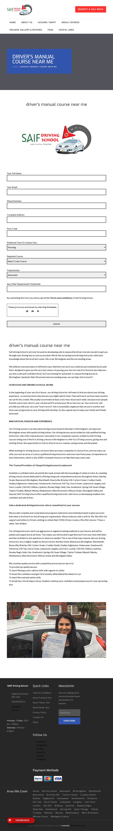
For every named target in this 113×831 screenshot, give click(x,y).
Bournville (38, 795)
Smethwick (51, 809)
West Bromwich (90, 813)
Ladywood (65, 802)
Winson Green (40, 816)
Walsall (48, 813)
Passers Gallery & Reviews (26, 30)
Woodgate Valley (60, 816)
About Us (26, 22)
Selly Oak (38, 809)
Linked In (40, 752)
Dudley (36, 798)
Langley (77, 802)
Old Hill (47, 805)
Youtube (40, 755)
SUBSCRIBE (69, 721)
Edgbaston (48, 798)
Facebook (41, 741)
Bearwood (65, 791)
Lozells (37, 805)
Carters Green (70, 795)
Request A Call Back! (90, 9)
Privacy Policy (39, 712)
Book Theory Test (41, 702)
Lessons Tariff (47, 22)
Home (13, 22)
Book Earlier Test (41, 707)
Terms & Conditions (42, 692)
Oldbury (58, 805)
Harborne (92, 798)
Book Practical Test (42, 697)
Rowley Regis (84, 805)
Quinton (70, 805)
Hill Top (37, 802)
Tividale (37, 813)
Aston (36, 791)
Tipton (94, 809)
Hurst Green (50, 802)
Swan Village (81, 809)
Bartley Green (49, 791)
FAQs (50, 30)
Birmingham (79, 791)
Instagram (41, 759)
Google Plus (41, 745)
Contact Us (38, 717)
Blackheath (95, 791)
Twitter (39, 748)
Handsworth (78, 798)
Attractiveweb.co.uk (77, 826)
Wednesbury (72, 813)
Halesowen (63, 798)
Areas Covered (71, 22)
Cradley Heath (88, 795)
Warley (59, 813)
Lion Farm (90, 802)
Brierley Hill (53, 795)
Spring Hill (66, 809)
